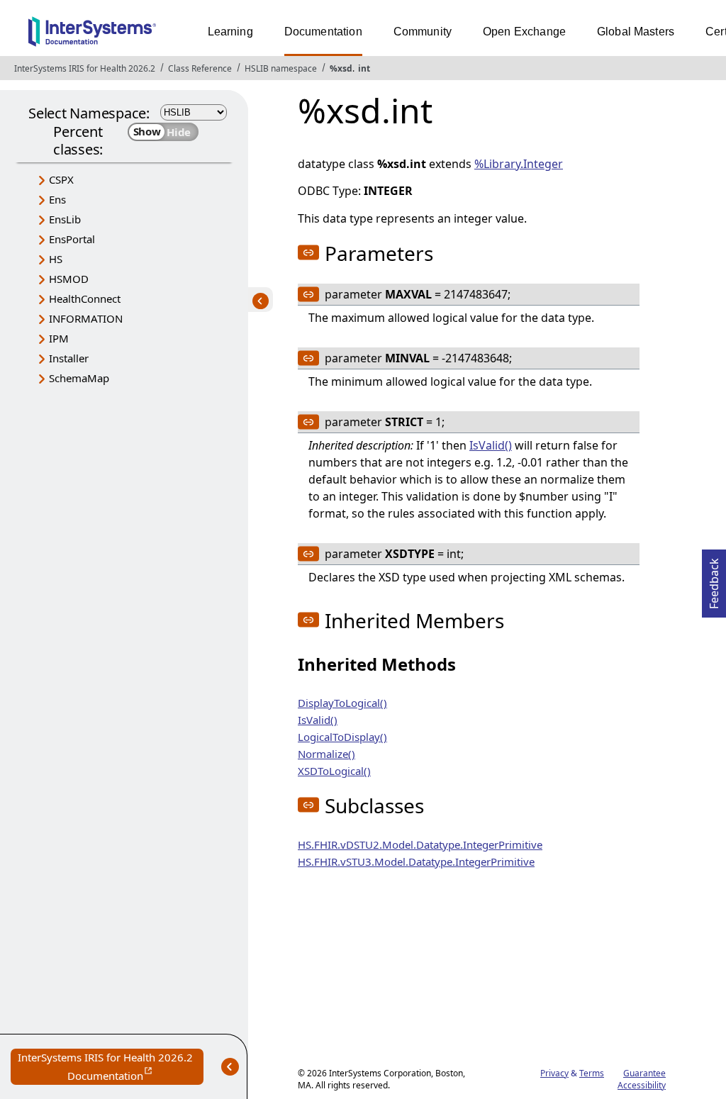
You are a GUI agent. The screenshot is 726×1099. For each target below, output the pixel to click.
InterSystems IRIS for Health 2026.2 (84, 68)
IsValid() (490, 445)
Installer (69, 358)
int (364, 68)
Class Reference (200, 68)
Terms (591, 1073)
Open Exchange (524, 32)
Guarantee (644, 1073)
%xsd (341, 68)
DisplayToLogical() (342, 703)
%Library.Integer (518, 164)
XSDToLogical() (334, 771)
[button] (308, 252)
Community (422, 32)
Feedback (714, 579)
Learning (230, 32)
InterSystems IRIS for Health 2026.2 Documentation (110, 1067)
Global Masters (635, 32)
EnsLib (65, 219)
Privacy (554, 1073)
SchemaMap (79, 378)
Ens (57, 199)
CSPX (61, 179)
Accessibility (642, 1085)
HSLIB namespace (281, 68)
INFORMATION (86, 318)
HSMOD (69, 279)
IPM (59, 338)
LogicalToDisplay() (342, 737)
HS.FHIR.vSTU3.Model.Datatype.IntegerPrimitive (416, 861)
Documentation (323, 32)
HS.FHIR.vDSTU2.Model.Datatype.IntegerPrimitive (420, 844)
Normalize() (326, 754)
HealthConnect (85, 298)
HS (55, 259)
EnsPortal (72, 239)
